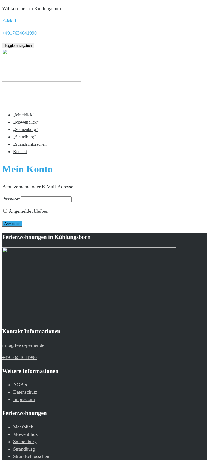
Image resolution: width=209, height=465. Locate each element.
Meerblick (23, 427)
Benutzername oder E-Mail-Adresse (37, 186)
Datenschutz (25, 392)
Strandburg (24, 449)
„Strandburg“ (24, 137)
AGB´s (20, 384)
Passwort (11, 199)
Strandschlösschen (31, 456)
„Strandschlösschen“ (30, 144)
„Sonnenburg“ (25, 129)
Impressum (24, 399)
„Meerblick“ (23, 115)
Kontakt (20, 151)
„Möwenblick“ (26, 122)
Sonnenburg (25, 441)
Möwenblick (25, 434)
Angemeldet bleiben (28, 211)
